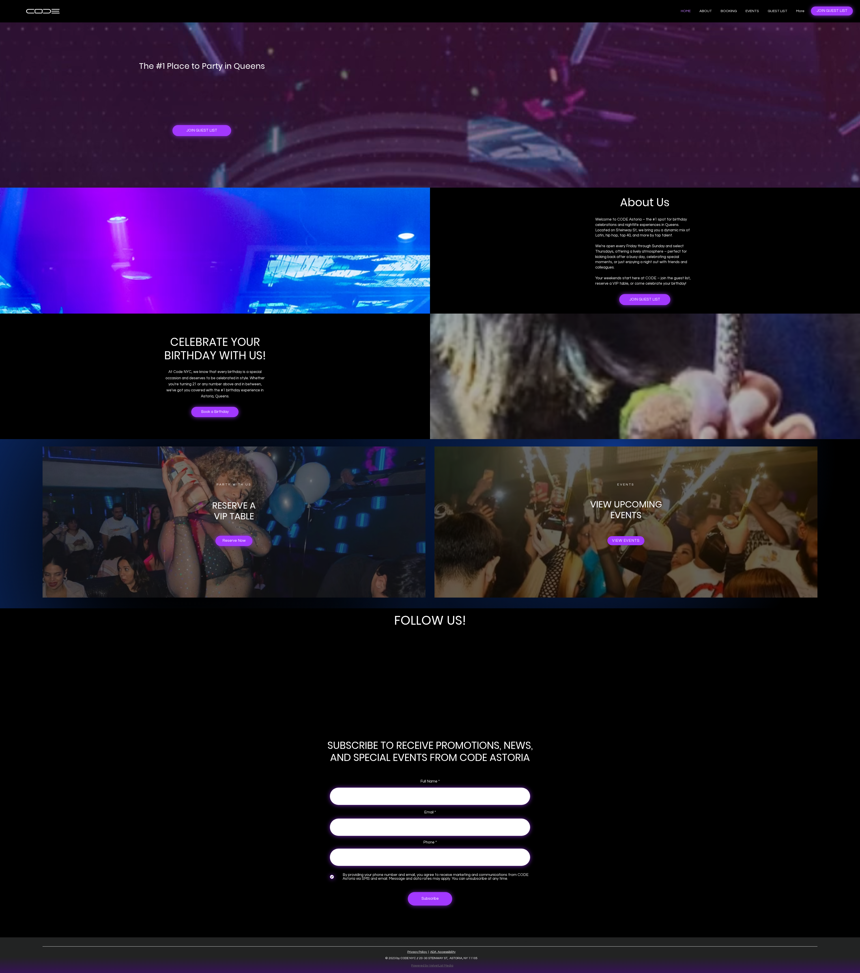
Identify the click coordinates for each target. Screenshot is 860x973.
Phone (428, 842)
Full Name (428, 781)
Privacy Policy (417, 951)
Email (429, 812)
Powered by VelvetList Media (432, 965)
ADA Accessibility (443, 951)
